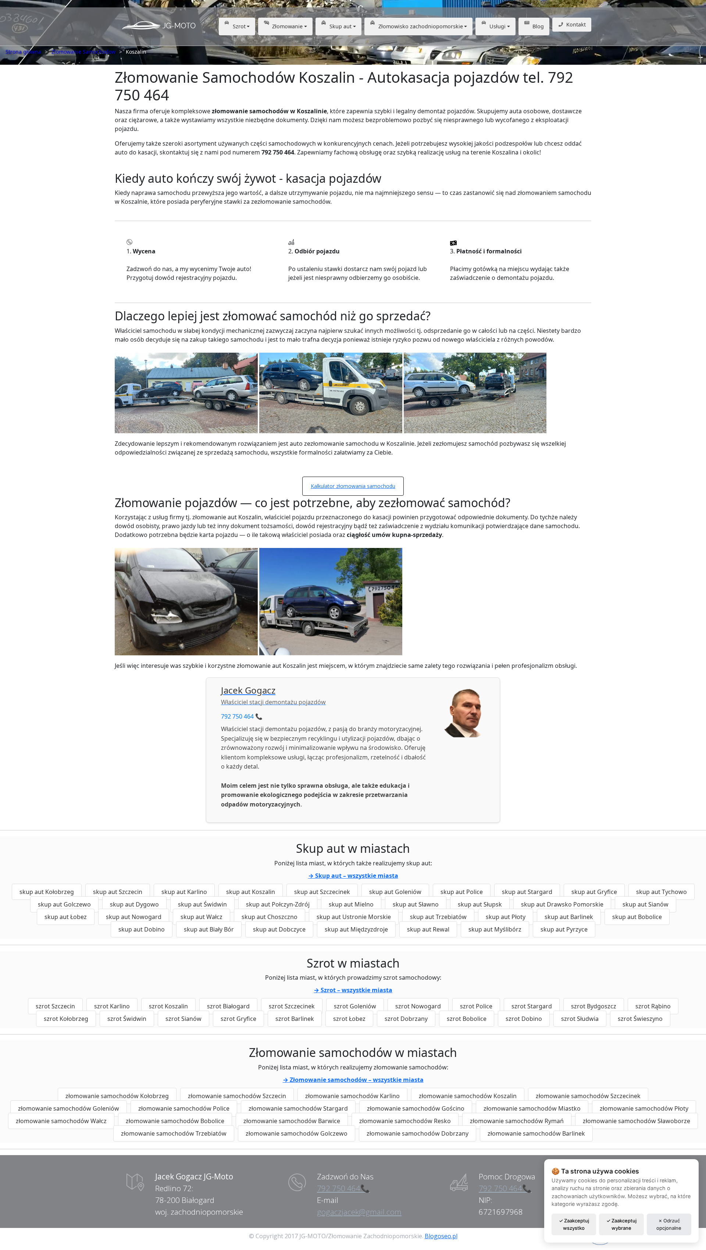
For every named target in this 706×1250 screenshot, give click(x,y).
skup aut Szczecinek (322, 892)
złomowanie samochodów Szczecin (237, 1096)
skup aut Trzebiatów (438, 917)
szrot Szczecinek (292, 1006)
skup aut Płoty (505, 917)
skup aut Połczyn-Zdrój (278, 904)
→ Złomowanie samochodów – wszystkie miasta (353, 1080)
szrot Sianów (183, 1019)
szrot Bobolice (466, 1019)
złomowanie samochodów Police (183, 1108)
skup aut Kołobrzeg (46, 892)
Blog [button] (538, 26)
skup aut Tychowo (661, 892)
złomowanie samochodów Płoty (644, 1108)
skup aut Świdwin (202, 904)
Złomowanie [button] (287, 26)
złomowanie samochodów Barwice (291, 1121)
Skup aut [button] (340, 26)
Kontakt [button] (576, 24)
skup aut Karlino (184, 892)
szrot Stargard (531, 1006)
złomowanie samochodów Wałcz (61, 1121)
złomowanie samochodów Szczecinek (588, 1096)
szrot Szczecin (55, 1006)
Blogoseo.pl (441, 1236)
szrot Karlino (112, 1006)
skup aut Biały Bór (209, 929)
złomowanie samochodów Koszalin (468, 1096)
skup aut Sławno (416, 904)
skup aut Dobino (141, 929)
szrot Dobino (524, 1019)
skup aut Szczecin (117, 892)
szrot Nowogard (418, 1006)
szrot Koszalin (168, 1006)
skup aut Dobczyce (279, 929)
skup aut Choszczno (269, 917)
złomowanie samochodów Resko (405, 1121)
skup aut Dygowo (134, 904)
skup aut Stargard (527, 892)
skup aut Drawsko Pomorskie (562, 904)
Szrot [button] (239, 26)
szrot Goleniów (355, 1006)
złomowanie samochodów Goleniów (68, 1108)
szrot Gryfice (238, 1019)
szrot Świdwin (126, 1019)
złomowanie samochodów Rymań (517, 1121)
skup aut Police (462, 892)
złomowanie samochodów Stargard (298, 1108)
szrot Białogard (228, 1006)
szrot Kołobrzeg (66, 1019)
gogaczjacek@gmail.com (359, 1212)
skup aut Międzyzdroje (356, 929)
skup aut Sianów (645, 904)
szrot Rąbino (653, 1006)
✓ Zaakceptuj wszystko (574, 1224)
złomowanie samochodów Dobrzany (417, 1133)
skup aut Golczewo (64, 904)
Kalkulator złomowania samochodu (353, 485)
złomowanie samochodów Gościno (415, 1108)
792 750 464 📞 (242, 716)
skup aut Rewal (428, 929)
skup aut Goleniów (395, 892)
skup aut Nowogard (133, 917)
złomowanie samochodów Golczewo (296, 1133)
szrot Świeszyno (640, 1019)
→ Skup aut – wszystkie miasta (353, 876)
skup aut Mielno (351, 904)
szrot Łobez (349, 1019)
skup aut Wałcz (201, 917)
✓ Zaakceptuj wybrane (621, 1224)
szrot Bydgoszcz (593, 1006)
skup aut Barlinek (569, 917)
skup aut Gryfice (594, 892)
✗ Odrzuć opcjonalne (668, 1224)
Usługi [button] (497, 26)
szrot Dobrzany (406, 1019)
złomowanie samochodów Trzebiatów (174, 1133)
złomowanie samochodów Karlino (352, 1096)
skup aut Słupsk (480, 904)
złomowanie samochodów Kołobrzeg (117, 1096)
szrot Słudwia (580, 1019)
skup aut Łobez (65, 917)
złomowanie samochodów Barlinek (536, 1133)
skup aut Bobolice (637, 917)
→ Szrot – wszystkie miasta (353, 990)
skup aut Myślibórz (494, 929)
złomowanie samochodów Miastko (532, 1108)
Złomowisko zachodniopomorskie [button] (420, 26)
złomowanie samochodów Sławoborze (636, 1121)
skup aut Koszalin (250, 892)
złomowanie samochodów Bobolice (175, 1121)
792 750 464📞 (343, 1188)
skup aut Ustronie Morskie (354, 917)
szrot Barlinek (294, 1019)
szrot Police (476, 1006)
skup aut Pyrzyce (564, 929)
